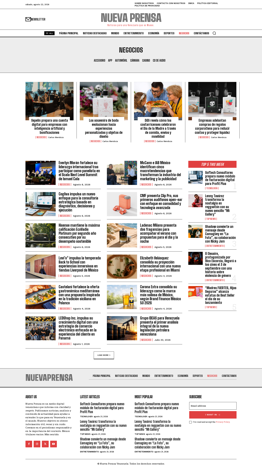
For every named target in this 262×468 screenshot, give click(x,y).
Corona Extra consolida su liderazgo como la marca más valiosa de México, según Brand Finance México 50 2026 (160, 295)
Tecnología (211, 188)
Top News (211, 219)
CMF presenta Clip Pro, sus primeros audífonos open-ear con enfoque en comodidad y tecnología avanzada (161, 201)
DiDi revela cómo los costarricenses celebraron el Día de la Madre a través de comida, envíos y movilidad (158, 128)
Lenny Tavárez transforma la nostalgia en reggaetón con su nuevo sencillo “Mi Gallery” (217, 205)
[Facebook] (28, 444)
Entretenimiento (215, 246)
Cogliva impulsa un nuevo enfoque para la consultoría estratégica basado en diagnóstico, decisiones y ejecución (78, 202)
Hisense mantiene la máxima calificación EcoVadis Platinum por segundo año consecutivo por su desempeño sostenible (79, 233)
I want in (211, 415)
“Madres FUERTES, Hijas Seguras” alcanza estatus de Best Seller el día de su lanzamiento (220, 295)
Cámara (134, 60)
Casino (146, 60)
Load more (103, 355)
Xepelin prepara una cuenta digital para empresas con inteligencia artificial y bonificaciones (49, 126)
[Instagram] (37, 444)
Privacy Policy (223, 422)
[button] (214, 33)
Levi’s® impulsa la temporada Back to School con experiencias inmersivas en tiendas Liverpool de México (80, 264)
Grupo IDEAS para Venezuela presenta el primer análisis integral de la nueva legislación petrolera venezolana (160, 326)
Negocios (41, 137)
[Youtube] (53, 444)
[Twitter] (45, 444)
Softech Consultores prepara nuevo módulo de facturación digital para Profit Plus (220, 178)
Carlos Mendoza (56, 137)
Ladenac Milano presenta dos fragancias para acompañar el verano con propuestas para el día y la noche (159, 233)
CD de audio (159, 60)
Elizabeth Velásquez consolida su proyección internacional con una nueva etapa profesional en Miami (160, 264)
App (110, 60)
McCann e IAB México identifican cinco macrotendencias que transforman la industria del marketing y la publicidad (160, 171)
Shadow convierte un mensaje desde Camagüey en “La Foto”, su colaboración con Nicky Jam (220, 234)
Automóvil (121, 60)
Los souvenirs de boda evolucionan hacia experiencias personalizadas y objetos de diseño (104, 128)
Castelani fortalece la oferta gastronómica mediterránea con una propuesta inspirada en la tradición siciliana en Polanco (79, 295)
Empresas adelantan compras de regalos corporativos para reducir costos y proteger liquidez (212, 126)
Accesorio (99, 60)
